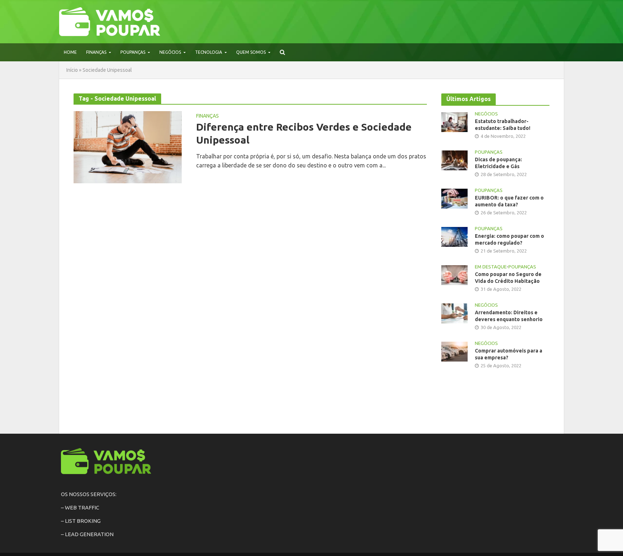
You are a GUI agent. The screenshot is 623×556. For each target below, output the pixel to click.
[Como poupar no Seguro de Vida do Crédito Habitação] (454, 274)
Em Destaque (491, 266)
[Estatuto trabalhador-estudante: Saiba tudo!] (454, 121)
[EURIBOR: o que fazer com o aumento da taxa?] (454, 198)
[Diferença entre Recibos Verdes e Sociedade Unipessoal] (128, 146)
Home (70, 52)
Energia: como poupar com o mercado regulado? (509, 239)
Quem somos (251, 52)
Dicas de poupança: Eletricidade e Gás (498, 163)
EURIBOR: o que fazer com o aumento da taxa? (509, 201)
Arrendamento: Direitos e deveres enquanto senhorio (509, 316)
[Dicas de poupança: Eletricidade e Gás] (454, 160)
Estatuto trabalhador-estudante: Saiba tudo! (502, 124)
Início (72, 70)
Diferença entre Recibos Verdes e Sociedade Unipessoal (304, 133)
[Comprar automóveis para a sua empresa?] (454, 351)
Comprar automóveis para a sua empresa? (508, 354)
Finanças (96, 52)
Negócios (170, 52)
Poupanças (132, 52)
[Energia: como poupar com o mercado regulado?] (454, 236)
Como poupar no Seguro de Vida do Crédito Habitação (508, 277)
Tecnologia (208, 52)
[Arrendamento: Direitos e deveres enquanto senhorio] (454, 313)
